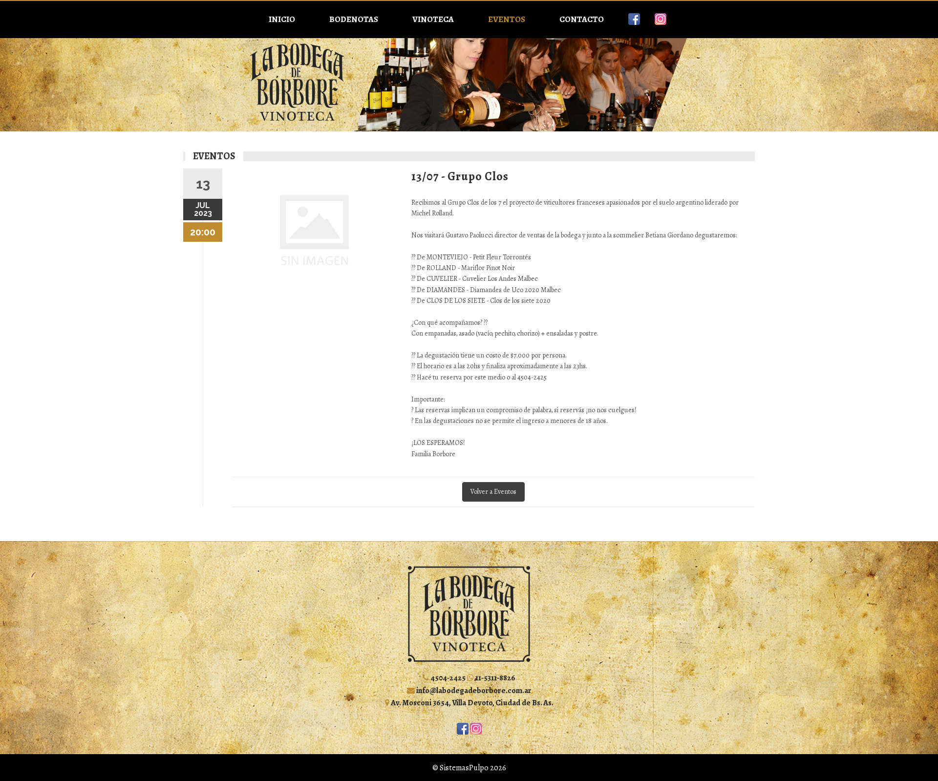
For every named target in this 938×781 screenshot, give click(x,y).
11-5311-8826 (494, 678)
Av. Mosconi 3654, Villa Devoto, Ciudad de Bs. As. (471, 703)
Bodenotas (353, 19)
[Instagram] (660, 19)
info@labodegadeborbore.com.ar (473, 690)
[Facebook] (634, 19)
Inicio (282, 19)
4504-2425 (447, 678)
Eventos (506, 19)
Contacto (581, 19)
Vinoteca (433, 19)
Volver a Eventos (493, 491)
